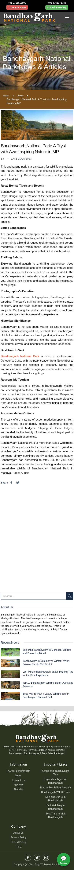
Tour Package (17, 7)
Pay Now (18, 784)
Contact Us (18, 780)
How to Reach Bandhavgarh (55, 787)
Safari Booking (56, 7)
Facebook (28, 856)
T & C (18, 846)
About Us (18, 832)
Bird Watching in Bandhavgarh (55, 807)
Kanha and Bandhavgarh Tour (55, 772)
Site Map (18, 789)
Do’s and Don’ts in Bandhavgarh (55, 798)
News (21, 95)
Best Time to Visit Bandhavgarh (55, 815)
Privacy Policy (18, 837)
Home (6, 95)
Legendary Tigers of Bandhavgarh (55, 781)
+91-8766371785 (57, 2)
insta (46, 856)
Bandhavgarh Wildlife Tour (55, 792)
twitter (37, 856)
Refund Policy (18, 842)
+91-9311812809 (17, 2)
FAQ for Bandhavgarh (18, 770)
